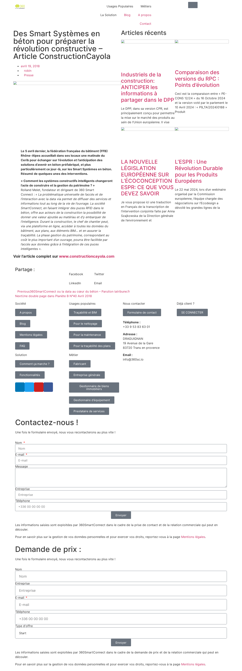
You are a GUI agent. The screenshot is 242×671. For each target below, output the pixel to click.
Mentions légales (193, 537)
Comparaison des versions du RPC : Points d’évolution (197, 78)
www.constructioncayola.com (86, 256)
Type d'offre (24, 625)
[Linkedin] (20, 387)
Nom (19, 442)
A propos (144, 15)
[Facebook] (48, 387)
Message (21, 466)
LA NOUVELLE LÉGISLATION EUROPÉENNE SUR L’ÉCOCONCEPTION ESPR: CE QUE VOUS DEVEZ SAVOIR (147, 178)
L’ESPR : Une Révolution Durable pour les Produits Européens (199, 171)
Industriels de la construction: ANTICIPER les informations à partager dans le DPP (147, 87)
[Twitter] (29, 387)
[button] (81, 271)
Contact (145, 23)
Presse (28, 75)
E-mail (20, 454)
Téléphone (22, 500)
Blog (127, 15)
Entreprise (22, 488)
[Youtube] (38, 387)
